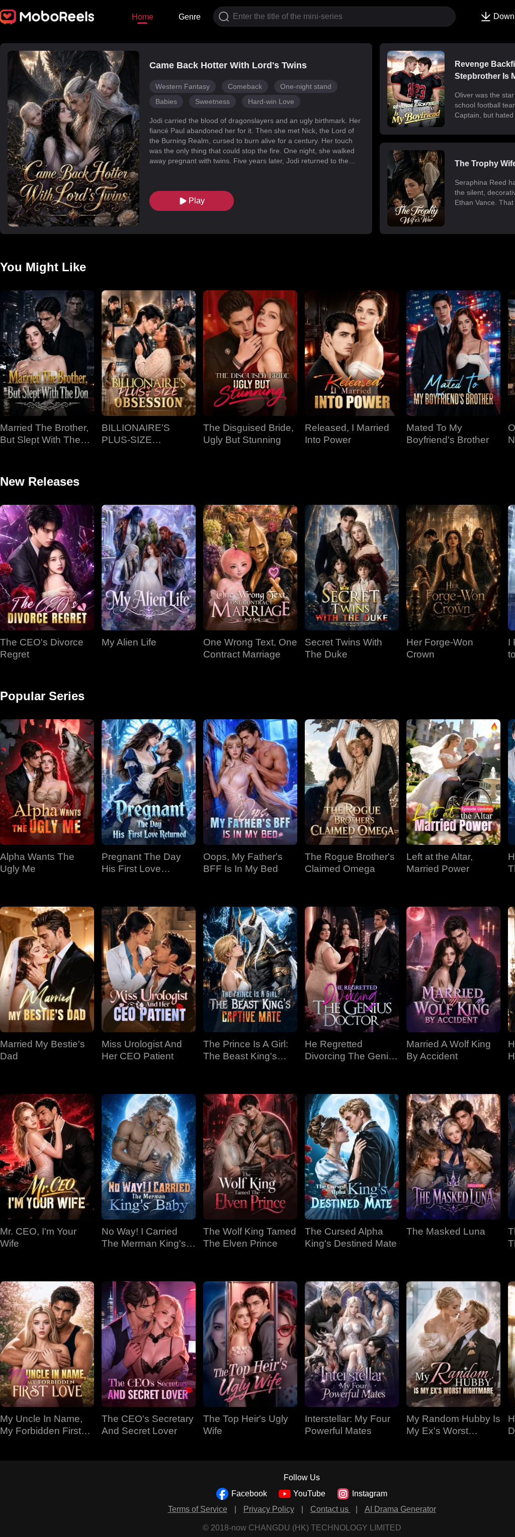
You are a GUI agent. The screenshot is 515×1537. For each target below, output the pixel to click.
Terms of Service (197, 1509)
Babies (166, 101)
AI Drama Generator (400, 1509)
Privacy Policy (268, 1509)
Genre (190, 17)
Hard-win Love (271, 101)
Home (142, 17)
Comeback (245, 86)
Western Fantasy (182, 86)
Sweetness (212, 101)
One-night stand (305, 86)
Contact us (330, 1509)
